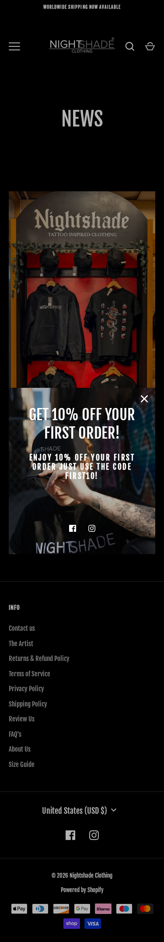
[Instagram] (91, 528)
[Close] (144, 398)
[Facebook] (72, 528)
